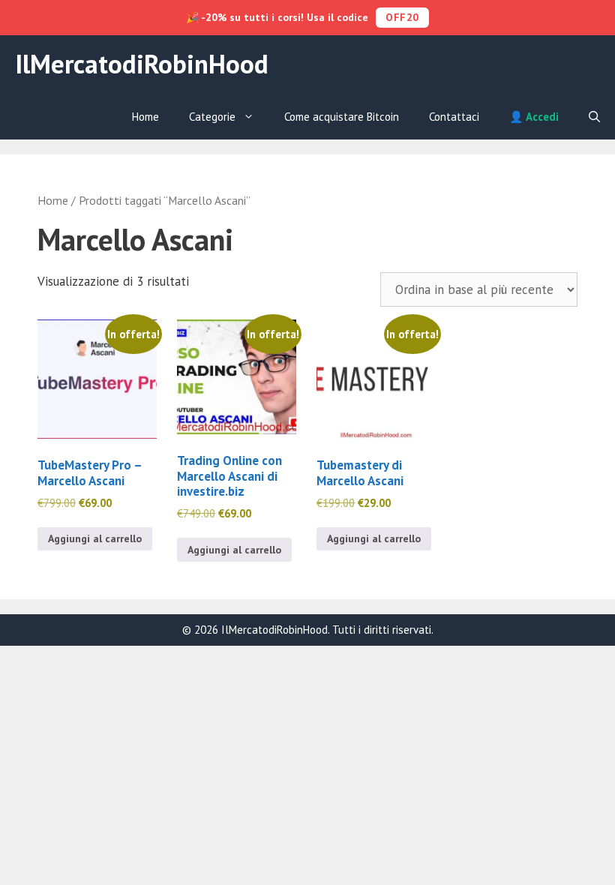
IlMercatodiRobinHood (141, 63)
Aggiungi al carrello (95, 538)
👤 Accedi (534, 117)
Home (145, 117)
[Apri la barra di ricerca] (594, 117)
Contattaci (454, 117)
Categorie (212, 117)
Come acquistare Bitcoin (341, 117)
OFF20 (402, 17)
